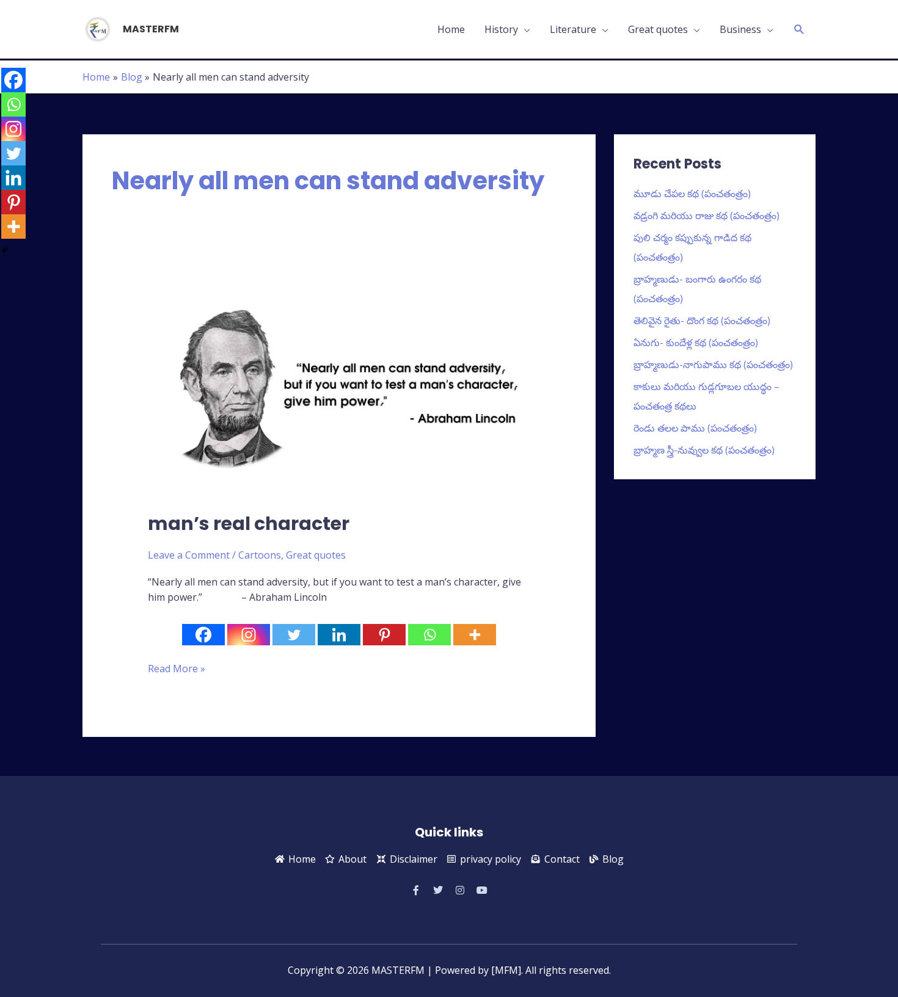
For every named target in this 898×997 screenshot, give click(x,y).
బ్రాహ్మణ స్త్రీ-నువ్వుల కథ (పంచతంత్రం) (704, 450)
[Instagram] (248, 634)
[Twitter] (293, 634)
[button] (799, 29)
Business (740, 29)
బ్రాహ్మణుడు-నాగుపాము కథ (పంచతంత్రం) (713, 364)
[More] (474, 634)
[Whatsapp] (429, 634)
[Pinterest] (384, 634)
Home (451, 29)
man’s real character (248, 523)
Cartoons (259, 555)
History (501, 29)
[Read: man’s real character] (339, 388)
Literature (573, 29)
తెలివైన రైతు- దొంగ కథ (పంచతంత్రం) (701, 320)
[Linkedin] (339, 634)
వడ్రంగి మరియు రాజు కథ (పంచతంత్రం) (706, 215)
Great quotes (658, 29)
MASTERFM (151, 29)
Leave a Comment (189, 555)
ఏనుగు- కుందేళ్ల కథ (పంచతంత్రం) (695, 342)
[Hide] (5, 250)
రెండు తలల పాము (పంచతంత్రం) (695, 428)
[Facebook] (203, 634)
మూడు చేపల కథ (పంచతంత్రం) (692, 193)
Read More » (176, 668)
